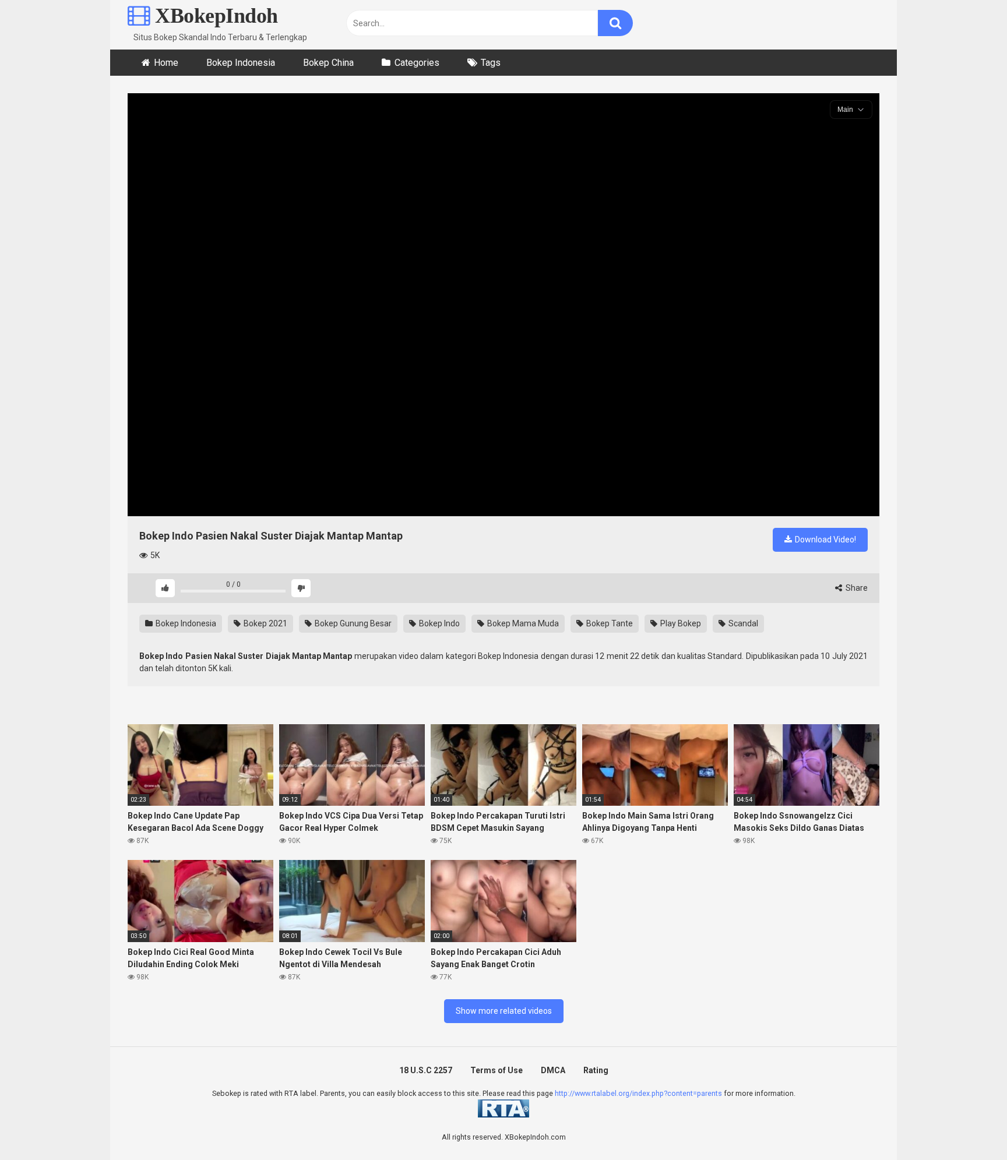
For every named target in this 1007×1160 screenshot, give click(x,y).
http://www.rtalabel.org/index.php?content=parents (638, 1093)
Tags (491, 62)
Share (856, 588)
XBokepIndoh (214, 15)
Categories (417, 62)
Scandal (742, 623)
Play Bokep (680, 623)
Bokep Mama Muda (522, 623)
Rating (595, 1070)
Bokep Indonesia (240, 62)
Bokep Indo (438, 623)
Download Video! (824, 539)
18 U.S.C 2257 (425, 1070)
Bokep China (328, 62)
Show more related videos (504, 1011)
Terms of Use (496, 1070)
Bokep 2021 (264, 623)
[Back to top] (968, 1125)
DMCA (553, 1070)
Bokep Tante (609, 623)
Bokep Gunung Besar (352, 623)
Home (166, 62)
